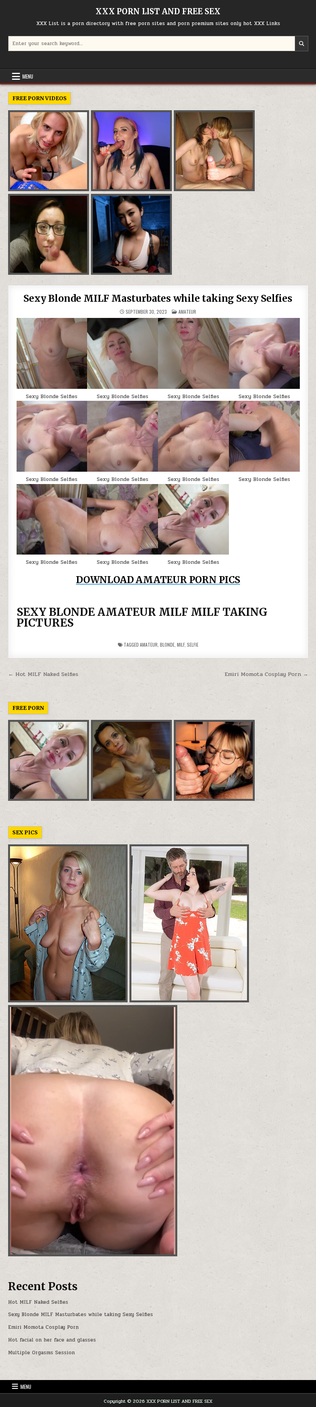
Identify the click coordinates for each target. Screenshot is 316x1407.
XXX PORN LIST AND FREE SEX (158, 11)
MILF (181, 644)
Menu (27, 76)
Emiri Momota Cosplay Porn (43, 1327)
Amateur (187, 311)
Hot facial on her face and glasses (52, 1340)
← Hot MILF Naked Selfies (43, 674)
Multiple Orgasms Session (41, 1353)
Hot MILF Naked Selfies (38, 1302)
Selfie (192, 644)
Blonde (167, 644)
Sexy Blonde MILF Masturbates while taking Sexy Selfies (158, 298)
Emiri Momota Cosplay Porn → (266, 674)
